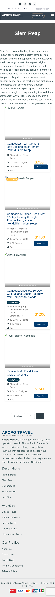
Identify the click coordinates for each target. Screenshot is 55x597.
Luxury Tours (9, 523)
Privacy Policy (9, 571)
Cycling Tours (9, 528)
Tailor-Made (37, 16)
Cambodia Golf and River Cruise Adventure (22, 373)
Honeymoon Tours (12, 534)
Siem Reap (7, 480)
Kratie (13, 228)
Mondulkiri (22, 228)
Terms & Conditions (12, 565)
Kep (24, 306)
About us (7, 549)
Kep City (6, 497)
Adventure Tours (11, 517)
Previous (18, 416)
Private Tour (13, 302)
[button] (23, 138)
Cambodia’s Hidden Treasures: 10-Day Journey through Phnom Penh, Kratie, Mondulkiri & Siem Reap (26, 218)
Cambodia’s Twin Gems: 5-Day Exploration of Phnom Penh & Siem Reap (23, 147)
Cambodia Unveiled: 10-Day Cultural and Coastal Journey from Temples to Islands (25, 294)
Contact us (8, 554)
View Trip (41, 167)
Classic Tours (9, 511)
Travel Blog (8, 560)
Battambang (16, 306)
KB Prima (29, 586)
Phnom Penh (16, 155)
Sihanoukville (16, 315)
